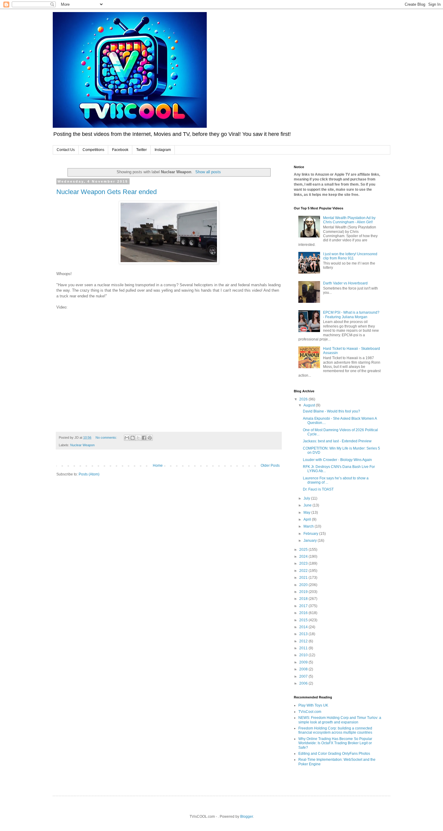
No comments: (107, 437)
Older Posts (270, 465)
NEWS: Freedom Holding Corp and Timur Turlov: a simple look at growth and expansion (339, 720)
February (311, 534)
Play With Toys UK (313, 705)
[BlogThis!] (133, 438)
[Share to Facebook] (144, 438)
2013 (304, 634)
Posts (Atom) (89, 474)
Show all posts (208, 172)
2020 (304, 585)
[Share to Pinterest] (150, 438)
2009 (304, 662)
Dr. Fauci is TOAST (318, 489)
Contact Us (66, 150)
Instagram (163, 150)
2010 (304, 655)
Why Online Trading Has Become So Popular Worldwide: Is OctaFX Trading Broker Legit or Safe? (335, 743)
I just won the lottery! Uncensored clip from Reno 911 (350, 256)
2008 (304, 669)
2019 (304, 592)
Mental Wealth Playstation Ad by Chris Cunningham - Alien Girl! (349, 220)
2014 (304, 627)
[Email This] (127, 438)
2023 (304, 563)
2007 (304, 676)
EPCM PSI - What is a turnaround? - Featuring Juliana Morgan (351, 314)
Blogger (246, 816)
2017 (304, 606)
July (307, 498)
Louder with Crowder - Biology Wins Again (337, 460)
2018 (304, 599)
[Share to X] (138, 438)
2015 (304, 620)
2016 (304, 613)
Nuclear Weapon (82, 445)
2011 (304, 648)
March (309, 526)
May (307, 512)
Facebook (120, 150)
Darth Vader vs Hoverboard (345, 283)
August (309, 405)
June (308, 505)
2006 (304, 683)
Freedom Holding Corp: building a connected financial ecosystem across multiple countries (335, 730)
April (307, 519)
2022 (304, 571)
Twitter (141, 150)
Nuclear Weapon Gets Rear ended (106, 192)
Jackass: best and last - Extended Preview (337, 441)
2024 (304, 556)
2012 (304, 641)
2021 (304, 577)
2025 (304, 549)
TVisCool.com (309, 712)
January (310, 540)
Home (158, 465)
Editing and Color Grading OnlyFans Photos (334, 753)
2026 (304, 399)
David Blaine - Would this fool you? (331, 411)
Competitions (93, 150)
